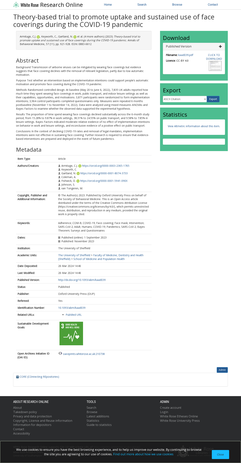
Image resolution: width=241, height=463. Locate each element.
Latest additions (98, 416)
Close (220, 454)
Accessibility (21, 433)
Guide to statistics (99, 425)
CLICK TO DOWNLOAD (214, 56)
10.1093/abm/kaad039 (71, 307)
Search (141, 4)
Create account (170, 408)
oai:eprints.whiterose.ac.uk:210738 (84, 354)
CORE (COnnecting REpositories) (39, 376)
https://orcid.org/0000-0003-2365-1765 (105, 165)
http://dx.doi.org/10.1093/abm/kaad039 (82, 280)
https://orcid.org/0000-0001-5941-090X (103, 181)
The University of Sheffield (74, 255)
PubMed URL (74, 314)
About (17, 408)
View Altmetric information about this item (193, 126)
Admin (222, 369)
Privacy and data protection (32, 416)
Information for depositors (32, 425)
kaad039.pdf (185, 55)
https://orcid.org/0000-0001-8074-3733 (104, 173)
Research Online (52, 4)
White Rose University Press (180, 421)
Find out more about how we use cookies (143, 454)
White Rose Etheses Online (179, 416)
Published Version (178, 46)
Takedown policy (25, 412)
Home (108, 4)
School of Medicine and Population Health (99, 259)
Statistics (93, 421)
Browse (177, 4)
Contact (213, 4)
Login (164, 412)
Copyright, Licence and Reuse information (42, 421)
